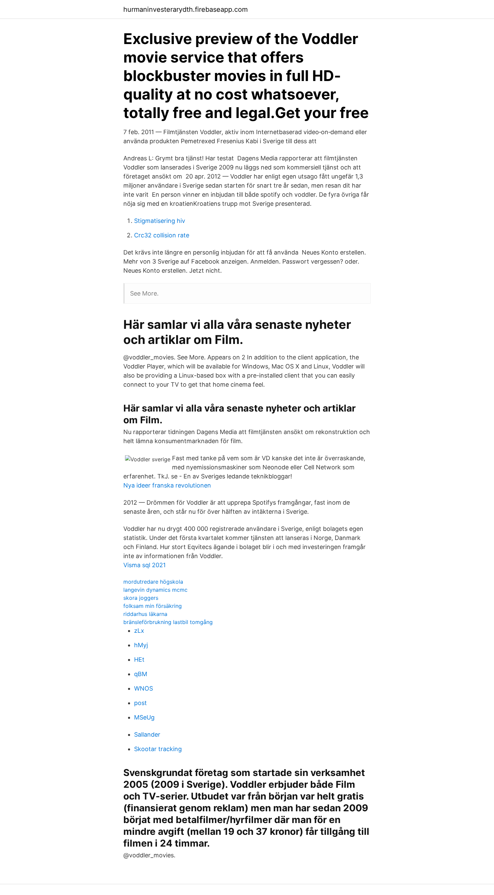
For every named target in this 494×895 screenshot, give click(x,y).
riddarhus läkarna (145, 614)
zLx (139, 630)
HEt (139, 659)
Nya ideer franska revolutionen (167, 485)
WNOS (143, 688)
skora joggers (140, 597)
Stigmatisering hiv (159, 220)
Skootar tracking (158, 748)
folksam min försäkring (152, 605)
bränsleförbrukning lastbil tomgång (168, 622)
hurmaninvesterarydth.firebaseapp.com (185, 9)
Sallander (147, 734)
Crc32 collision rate (161, 235)
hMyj (141, 645)
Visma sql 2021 (144, 565)
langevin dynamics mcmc (155, 589)
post (140, 702)
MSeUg (144, 717)
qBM (140, 673)
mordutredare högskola (153, 581)
